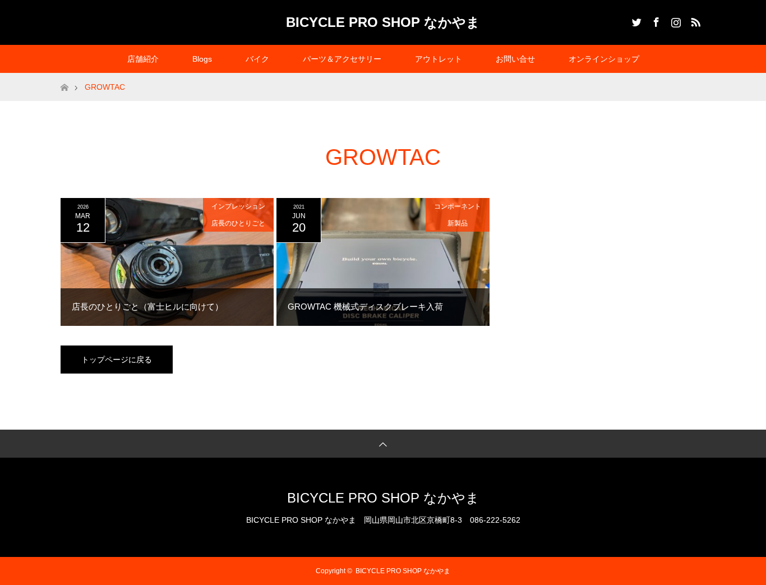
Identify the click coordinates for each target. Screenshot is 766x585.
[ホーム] (64, 77)
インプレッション (238, 206)
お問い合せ (515, 58)
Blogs (202, 58)
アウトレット (438, 58)
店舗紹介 (143, 58)
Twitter (635, 20)
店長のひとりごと (238, 223)
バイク (257, 58)
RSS (694, 20)
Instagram (674, 20)
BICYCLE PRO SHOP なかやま (383, 22)
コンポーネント (457, 206)
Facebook (655, 20)
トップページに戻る (116, 359)
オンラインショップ (604, 58)
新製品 (457, 223)
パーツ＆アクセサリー (342, 58)
